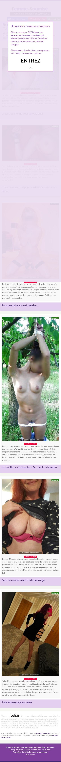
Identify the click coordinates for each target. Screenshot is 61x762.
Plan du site (30, 755)
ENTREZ (30, 60)
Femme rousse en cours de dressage (23, 580)
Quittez (31, 68)
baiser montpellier (41, 725)
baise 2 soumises (49, 723)
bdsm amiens (25, 719)
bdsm (15, 715)
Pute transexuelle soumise (17, 702)
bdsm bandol (35, 716)
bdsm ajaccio (38, 723)
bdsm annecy (5, 716)
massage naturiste (43, 733)
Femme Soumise (14, 747)
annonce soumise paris (22, 721)
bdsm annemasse (46, 716)
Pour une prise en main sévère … (21, 305)
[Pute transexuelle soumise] (30, 635)
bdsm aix (15, 727)
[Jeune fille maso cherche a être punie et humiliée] (30, 380)
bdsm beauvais (18, 723)
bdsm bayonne (29, 723)
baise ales (56, 716)
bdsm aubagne (53, 721)
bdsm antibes (33, 727)
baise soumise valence (26, 725)
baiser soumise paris (37, 719)
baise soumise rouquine (39, 721)
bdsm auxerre (26, 716)
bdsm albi (11, 721)
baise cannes (15, 719)
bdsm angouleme (12, 725)
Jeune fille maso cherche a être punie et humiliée (29, 467)
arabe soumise (6, 727)
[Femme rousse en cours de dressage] (30, 517)
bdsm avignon (6, 719)
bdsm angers (52, 725)
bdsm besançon (23, 727)
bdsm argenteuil (7, 723)
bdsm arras (49, 719)
